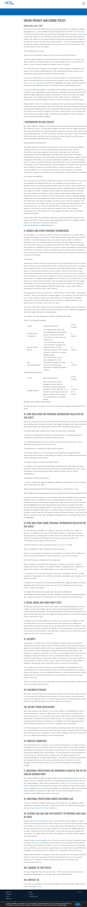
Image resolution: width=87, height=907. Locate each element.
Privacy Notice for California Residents (43, 808)
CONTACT (31, 894)
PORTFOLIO (9, 898)
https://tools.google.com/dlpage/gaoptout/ (39, 225)
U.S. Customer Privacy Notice (42, 83)
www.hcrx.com (81, 34)
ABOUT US (8, 892)
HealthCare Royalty (9, 3)
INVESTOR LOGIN (33, 896)
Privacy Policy (62, 905)
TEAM (7, 896)
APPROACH (8, 894)
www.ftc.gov (67, 701)
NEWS (30, 892)
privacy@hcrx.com (34, 788)
